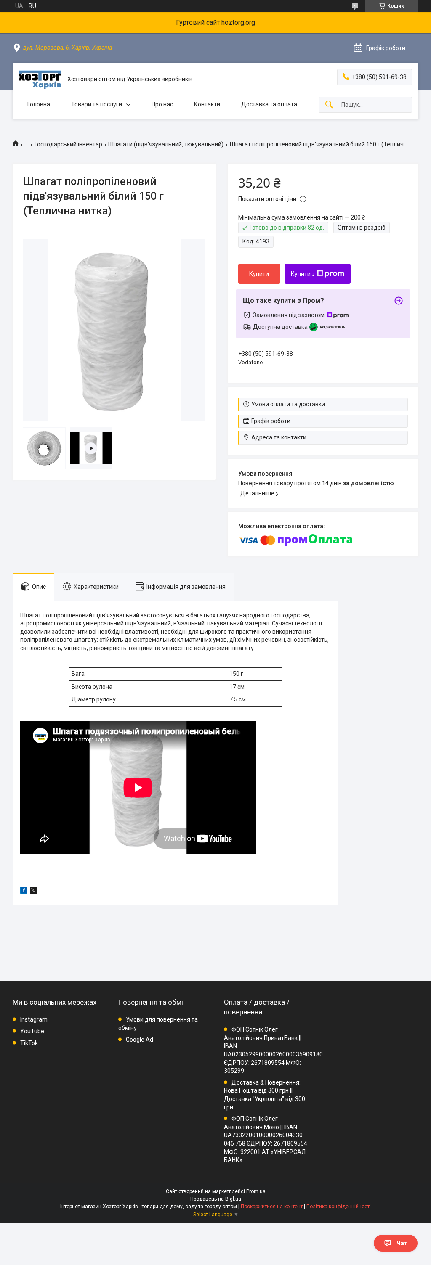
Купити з (303, 273)
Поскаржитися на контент (272, 1206)
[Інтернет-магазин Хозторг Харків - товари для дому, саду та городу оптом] (40, 79)
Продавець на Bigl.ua (215, 1199)
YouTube (32, 1031)
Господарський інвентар (68, 144)
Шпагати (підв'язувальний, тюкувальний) (165, 144)
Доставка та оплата (269, 104)
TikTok (29, 1043)
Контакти (207, 104)
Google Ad (139, 1039)
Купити (259, 273)
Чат (401, 1243)
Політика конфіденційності (338, 1206)
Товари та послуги (96, 104)
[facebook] (23, 891)
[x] (33, 891)
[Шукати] (329, 104)
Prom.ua (256, 1191)
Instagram (34, 1019)
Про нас (162, 104)
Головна (38, 104)
